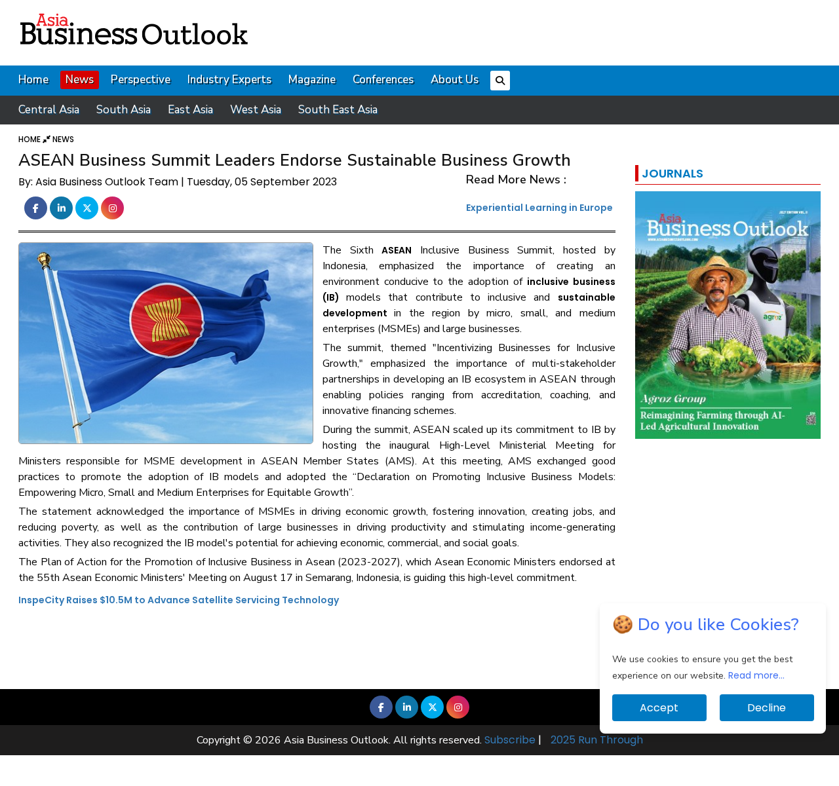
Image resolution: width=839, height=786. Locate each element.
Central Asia (48, 109)
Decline (766, 707)
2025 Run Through (597, 739)
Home (33, 79)
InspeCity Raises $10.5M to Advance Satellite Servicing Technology (178, 600)
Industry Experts (229, 79)
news (63, 139)
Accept (659, 707)
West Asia (255, 109)
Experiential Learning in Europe (539, 207)
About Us (454, 79)
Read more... (756, 675)
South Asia (123, 109)
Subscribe (510, 739)
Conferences (383, 79)
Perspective (140, 79)
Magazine (312, 79)
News (80, 79)
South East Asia (338, 109)
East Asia (190, 109)
